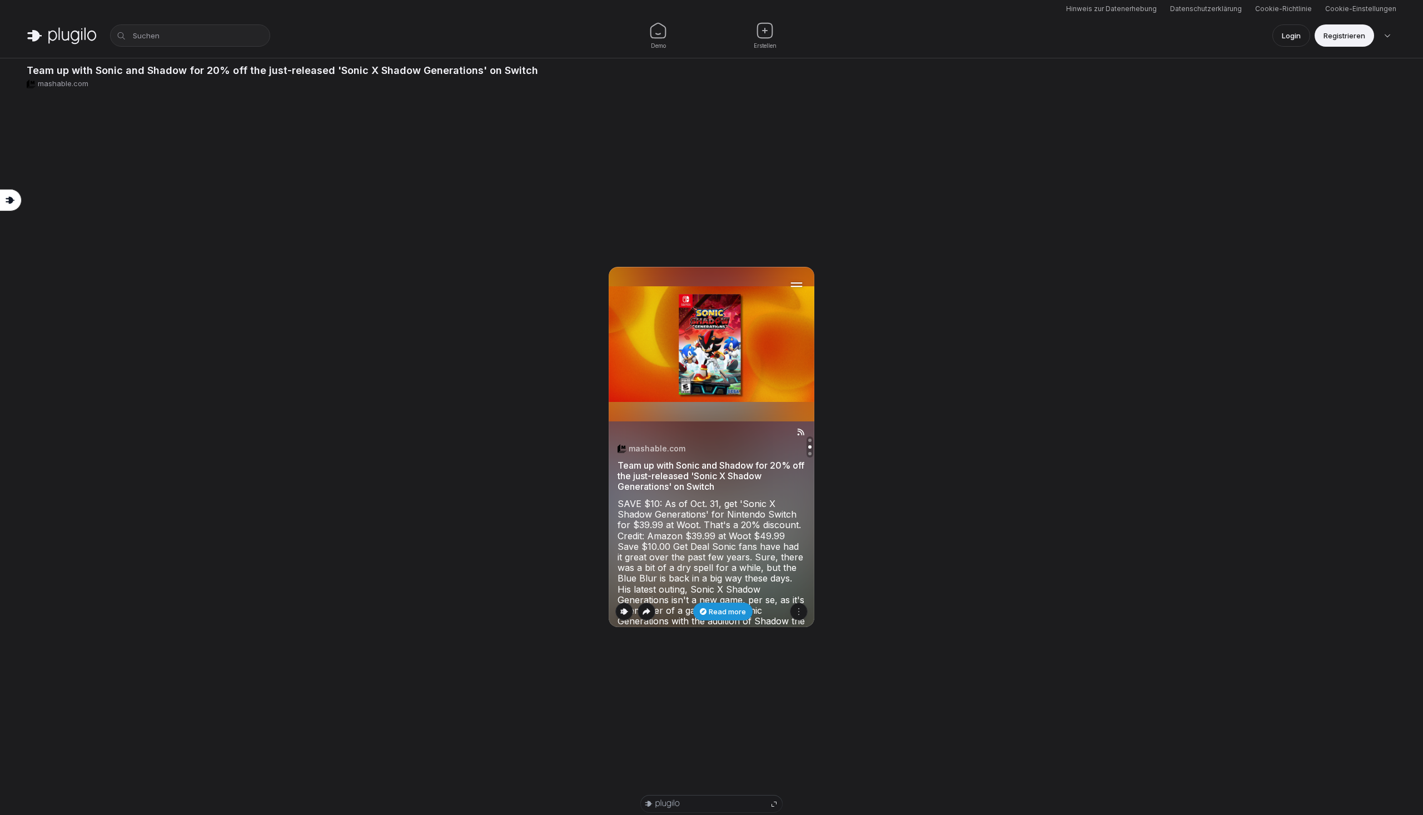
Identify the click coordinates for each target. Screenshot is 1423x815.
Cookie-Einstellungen (1360, 8)
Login (1291, 35)
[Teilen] (646, 611)
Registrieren (1344, 35)
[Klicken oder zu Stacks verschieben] (624, 611)
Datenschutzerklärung (1206, 8)
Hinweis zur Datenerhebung (1111, 8)
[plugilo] (62, 35)
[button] (711, 447)
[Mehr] (799, 611)
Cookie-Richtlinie (1283, 8)
